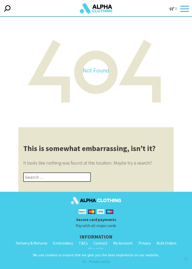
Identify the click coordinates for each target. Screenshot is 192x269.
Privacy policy (99, 262)
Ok (84, 262)
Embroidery (63, 243)
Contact (101, 243)
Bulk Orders (166, 243)
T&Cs (83, 243)
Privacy (144, 243)
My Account (123, 243)
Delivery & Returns (31, 243)
